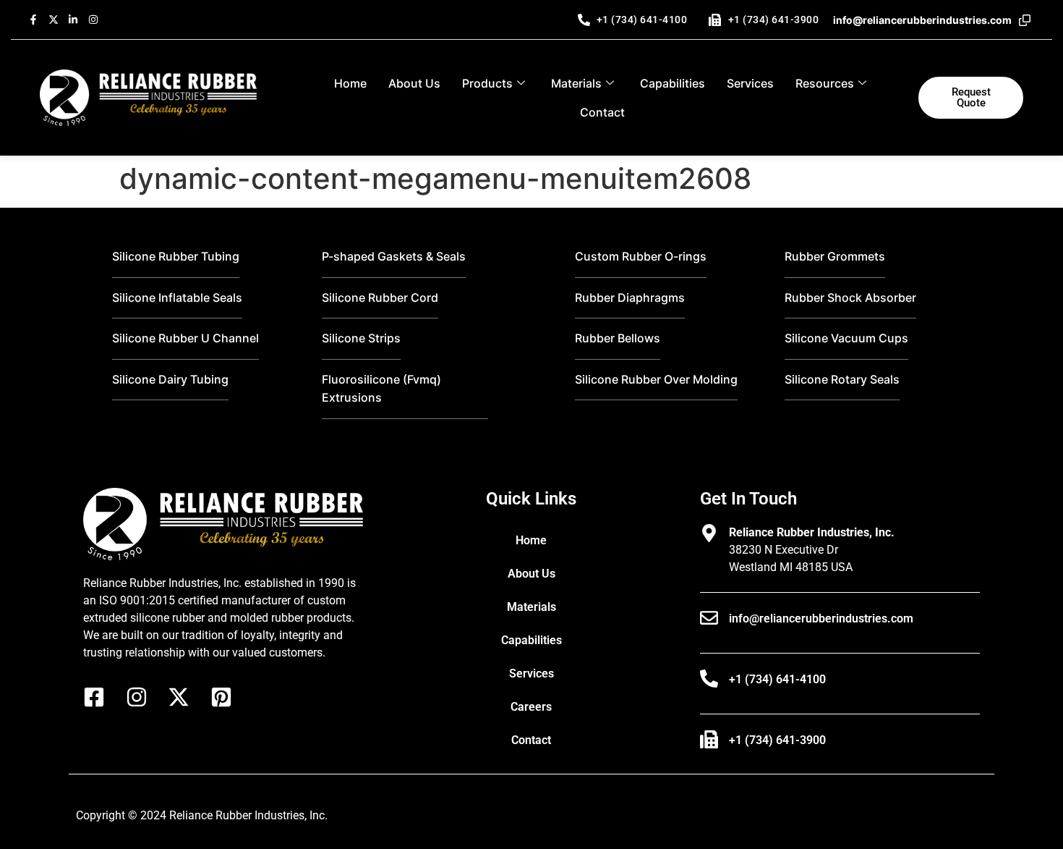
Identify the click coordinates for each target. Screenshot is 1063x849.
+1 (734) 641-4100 (777, 679)
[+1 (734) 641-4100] (709, 679)
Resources (824, 83)
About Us (414, 83)
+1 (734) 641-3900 (777, 740)
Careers (531, 707)
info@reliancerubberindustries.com (821, 618)
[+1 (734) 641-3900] (709, 739)
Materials (576, 83)
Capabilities (672, 83)
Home (350, 83)
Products (487, 83)
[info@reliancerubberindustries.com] (709, 618)
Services (750, 83)
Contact (602, 112)
